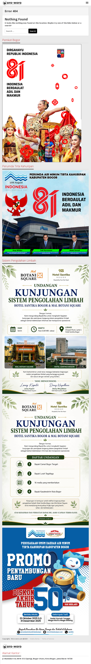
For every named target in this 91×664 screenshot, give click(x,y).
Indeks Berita (34, 639)
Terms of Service (48, 639)
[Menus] (87, 2)
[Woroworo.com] (12, 2)
